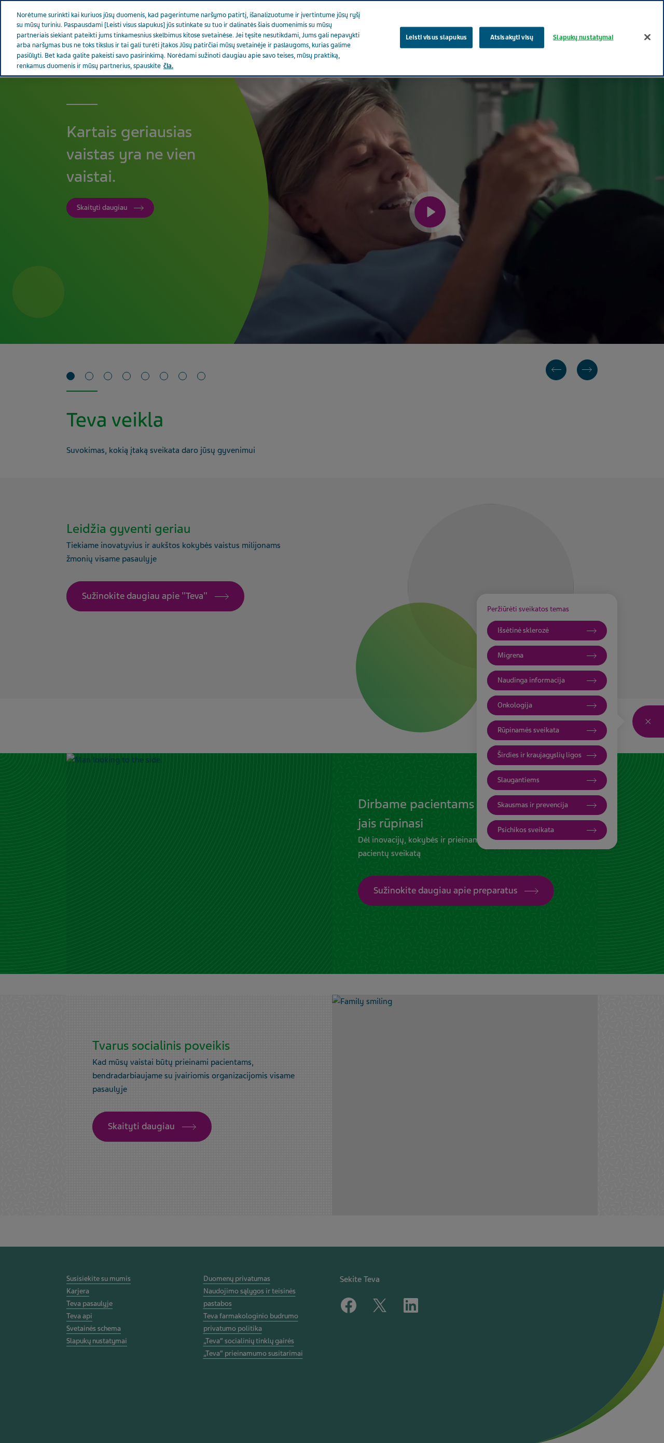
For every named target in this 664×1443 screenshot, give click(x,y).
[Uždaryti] (647, 36)
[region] (332, 38)
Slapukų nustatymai (583, 37)
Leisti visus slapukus (436, 37)
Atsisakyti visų (511, 37)
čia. (168, 66)
